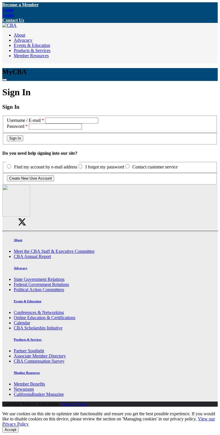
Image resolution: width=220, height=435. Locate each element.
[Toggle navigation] (4, 80)
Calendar (22, 322)
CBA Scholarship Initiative (38, 327)
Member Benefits (29, 384)
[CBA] (9, 25)
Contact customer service (155, 166)
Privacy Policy (75, 404)
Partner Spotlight (29, 350)
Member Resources (31, 55)
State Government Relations (39, 279)
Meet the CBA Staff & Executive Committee (54, 251)
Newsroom (24, 389)
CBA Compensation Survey (39, 361)
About (19, 35)
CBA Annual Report (32, 256)
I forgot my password (104, 166)
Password (15, 126)
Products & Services (32, 50)
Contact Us (13, 20)
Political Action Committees (39, 289)
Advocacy (23, 40)
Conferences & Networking (39, 312)
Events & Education (32, 45)
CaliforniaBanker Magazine (39, 394)
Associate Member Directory (40, 355)
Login (8, 9)
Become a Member (20, 4)
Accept (10, 430)
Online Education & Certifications (44, 317)
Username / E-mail (24, 120)
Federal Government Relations (41, 284)
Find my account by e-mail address (45, 166)
